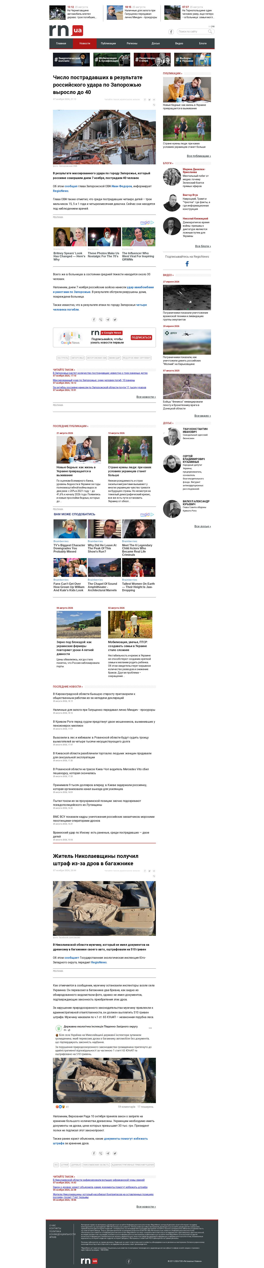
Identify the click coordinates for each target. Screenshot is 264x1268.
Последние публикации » (70, 426)
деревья (75, 1165)
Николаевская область (96, 1165)
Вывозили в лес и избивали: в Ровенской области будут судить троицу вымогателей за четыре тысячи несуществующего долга (101, 739)
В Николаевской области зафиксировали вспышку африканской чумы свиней (99, 1180)
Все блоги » (203, 246)
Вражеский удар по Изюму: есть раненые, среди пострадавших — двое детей (101, 834)
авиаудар (114, 358)
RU (213, 27)
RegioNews (60, 191)
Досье (156, 43)
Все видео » (202, 416)
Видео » (168, 275)
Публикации (108, 43)
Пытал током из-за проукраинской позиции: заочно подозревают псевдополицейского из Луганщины (97, 803)
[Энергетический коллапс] (71, 65)
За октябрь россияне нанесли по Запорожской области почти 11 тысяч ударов (99, 387)
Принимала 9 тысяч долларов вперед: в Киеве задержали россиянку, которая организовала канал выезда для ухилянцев (100, 787)
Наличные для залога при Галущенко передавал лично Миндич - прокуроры (104, 710)
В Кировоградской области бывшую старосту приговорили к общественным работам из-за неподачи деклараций (94, 696)
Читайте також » (64, 369)
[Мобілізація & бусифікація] (112, 65)
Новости (85, 43)
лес (56, 1165)
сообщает (71, 957)
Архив (52, 1237)
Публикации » (172, 73)
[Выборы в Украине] (192, 65)
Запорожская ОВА (96, 358)
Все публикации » (199, 156)
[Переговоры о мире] (152, 65)
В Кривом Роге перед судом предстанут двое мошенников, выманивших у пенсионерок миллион (104, 723)
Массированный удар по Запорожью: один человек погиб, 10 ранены (94, 380)
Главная (61, 43)
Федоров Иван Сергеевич (137, 358)
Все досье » (202, 526)
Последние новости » (68, 686)
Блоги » (168, 163)
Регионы (132, 43)
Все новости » (146, 397)
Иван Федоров (122, 186)
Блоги (203, 43)
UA (209, 27)
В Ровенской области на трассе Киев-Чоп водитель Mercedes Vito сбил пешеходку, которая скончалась (101, 771)
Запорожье (77, 358)
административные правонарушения (133, 1165)
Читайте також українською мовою (122, 99)
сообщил (70, 186)
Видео (179, 43)
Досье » (168, 423)
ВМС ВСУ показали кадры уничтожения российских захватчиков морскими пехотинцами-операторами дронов (103, 818)
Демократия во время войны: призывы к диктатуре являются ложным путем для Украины (196, 229)
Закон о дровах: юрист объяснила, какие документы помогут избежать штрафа (100, 1187)
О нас (52, 1225)
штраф (64, 1165)
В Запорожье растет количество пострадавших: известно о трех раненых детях (100, 373)
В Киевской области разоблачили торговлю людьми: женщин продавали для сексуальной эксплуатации (102, 755)
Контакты (55, 1228)
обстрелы (62, 358)
